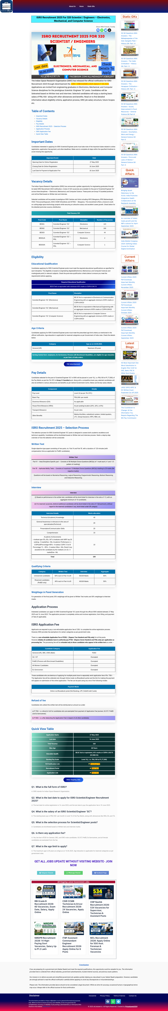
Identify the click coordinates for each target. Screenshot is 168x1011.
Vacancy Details (41, 119)
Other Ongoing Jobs (73, 780)
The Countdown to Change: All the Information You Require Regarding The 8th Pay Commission (129, 413)
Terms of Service (119, 996)
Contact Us (132, 996)
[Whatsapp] (102, 30)
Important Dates (41, 116)
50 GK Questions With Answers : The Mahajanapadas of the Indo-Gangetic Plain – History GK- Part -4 (129, 38)
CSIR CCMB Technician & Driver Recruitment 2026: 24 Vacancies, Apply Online (73, 906)
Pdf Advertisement (73, 364)
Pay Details (40, 124)
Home (81, 6)
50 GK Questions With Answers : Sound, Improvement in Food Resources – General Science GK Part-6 (129, 109)
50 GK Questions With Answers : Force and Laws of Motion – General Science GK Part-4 (129, 160)
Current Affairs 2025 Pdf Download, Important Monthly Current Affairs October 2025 (128, 307)
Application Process (43, 129)
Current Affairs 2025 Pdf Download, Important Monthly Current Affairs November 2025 (128, 282)
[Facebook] (98, 30)
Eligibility (39, 121)
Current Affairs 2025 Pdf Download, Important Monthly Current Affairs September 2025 (128, 333)
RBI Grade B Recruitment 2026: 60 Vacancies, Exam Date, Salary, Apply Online (45, 906)
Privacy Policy (105, 996)
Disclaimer (92, 996)
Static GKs (91, 6)
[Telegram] (105, 30)
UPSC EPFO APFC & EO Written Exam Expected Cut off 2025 (129, 390)
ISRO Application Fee (43, 131)
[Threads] (109, 30)
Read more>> (47, 1006)
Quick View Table (42, 134)
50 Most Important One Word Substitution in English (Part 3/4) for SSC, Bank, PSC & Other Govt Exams (129, 368)
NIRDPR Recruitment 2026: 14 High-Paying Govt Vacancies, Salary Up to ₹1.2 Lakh (45, 943)
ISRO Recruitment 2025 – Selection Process (51, 126)
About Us (72, 6)
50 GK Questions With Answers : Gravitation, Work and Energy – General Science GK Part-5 (129, 134)
